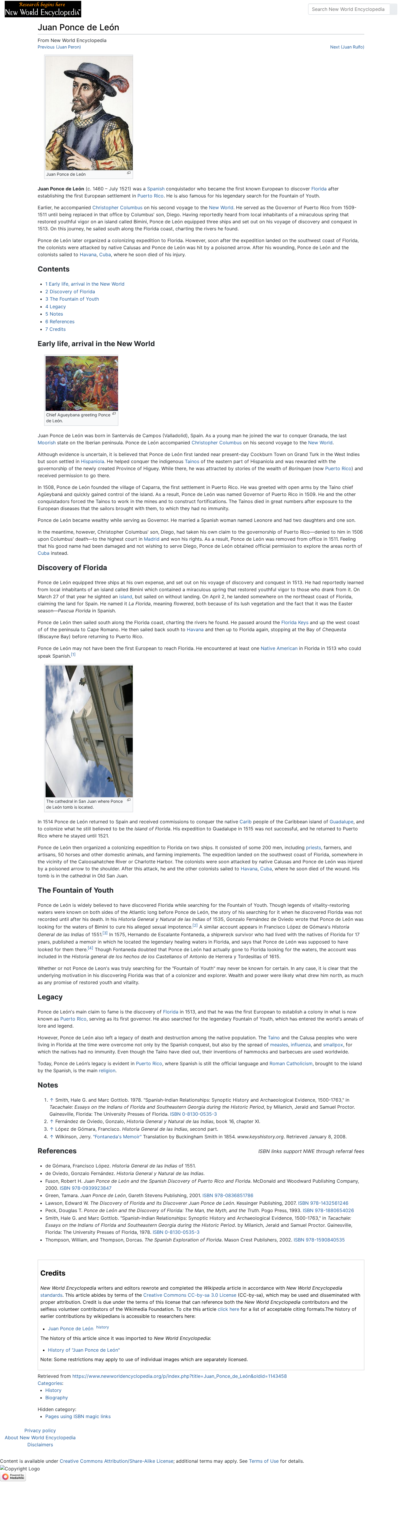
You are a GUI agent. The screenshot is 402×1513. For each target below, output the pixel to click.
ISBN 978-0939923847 (86, 1188)
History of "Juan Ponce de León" (84, 1350)
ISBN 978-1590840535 (319, 1240)
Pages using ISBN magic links (78, 1416)
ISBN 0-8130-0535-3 (193, 1114)
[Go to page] (393, 9)
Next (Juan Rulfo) (347, 46)
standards (51, 1295)
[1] (73, 654)
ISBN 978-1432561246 (323, 1203)
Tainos (192, 461)
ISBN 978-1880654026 (328, 1210)
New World (221, 207)
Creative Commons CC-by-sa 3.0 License (189, 1295)
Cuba (105, 254)
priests (313, 847)
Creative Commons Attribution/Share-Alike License (116, 1461)
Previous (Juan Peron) (59, 46)
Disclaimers (40, 1444)
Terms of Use (264, 1461)
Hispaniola (92, 461)
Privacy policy (40, 1430)
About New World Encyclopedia (40, 1437)
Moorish (47, 442)
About (124, 9)
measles (279, 1045)
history (102, 1327)
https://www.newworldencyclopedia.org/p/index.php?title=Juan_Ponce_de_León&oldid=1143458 (179, 1376)
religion (107, 1070)
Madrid (152, 539)
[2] (195, 925)
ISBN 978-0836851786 (227, 1195)
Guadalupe (341, 822)
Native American (279, 648)
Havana (88, 254)
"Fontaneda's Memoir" (117, 1137)
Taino (274, 1037)
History (53, 1390)
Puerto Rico (150, 196)
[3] (105, 933)
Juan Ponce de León (70, 1329)
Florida (319, 189)
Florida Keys (294, 622)
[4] (90, 948)
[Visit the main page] (43, 8)
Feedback (151, 9)
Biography (56, 1397)
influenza (301, 1045)
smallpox (333, 1045)
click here (228, 1309)
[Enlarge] (129, 173)
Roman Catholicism (291, 1063)
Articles (99, 9)
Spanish (156, 189)
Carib (246, 822)
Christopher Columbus (117, 207)
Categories (50, 1383)
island (125, 596)
